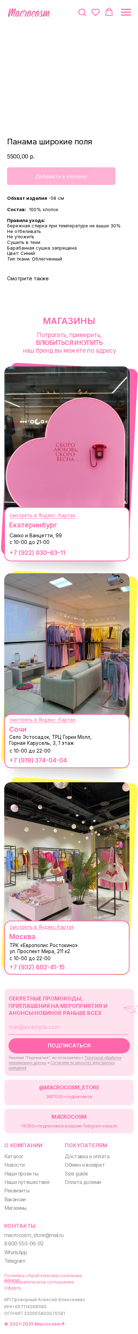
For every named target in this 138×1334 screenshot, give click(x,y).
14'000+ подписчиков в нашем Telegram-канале (69, 1126)
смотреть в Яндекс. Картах (42, 515)
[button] (82, 12)
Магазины (15, 1208)
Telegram (14, 1261)
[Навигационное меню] (126, 12)
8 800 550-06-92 (24, 1243)
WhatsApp (15, 1252)
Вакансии (15, 1199)
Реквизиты (17, 1191)
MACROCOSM (69, 1117)
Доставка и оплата (87, 1156)
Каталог (13, 1156)
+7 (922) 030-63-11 (37, 552)
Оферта (12, 1288)
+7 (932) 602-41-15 (37, 967)
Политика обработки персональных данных (43, 1277)
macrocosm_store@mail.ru (34, 1235)
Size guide (76, 1174)
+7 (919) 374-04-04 (38, 760)
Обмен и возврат (85, 1165)
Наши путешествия (26, 1182)
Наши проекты (21, 1174)
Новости (14, 1165)
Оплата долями (83, 1182)
